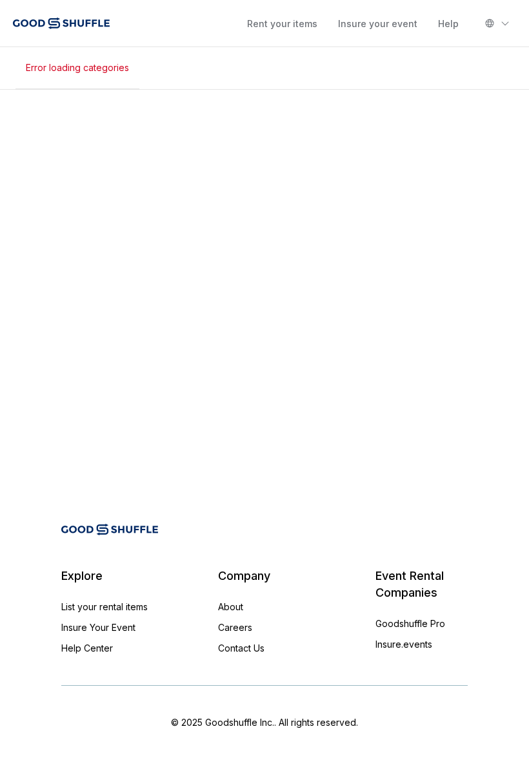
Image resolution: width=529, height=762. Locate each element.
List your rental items (104, 606)
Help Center (87, 648)
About (230, 606)
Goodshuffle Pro (410, 623)
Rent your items (282, 23)
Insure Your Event (98, 627)
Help (448, 23)
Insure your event (377, 23)
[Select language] (497, 23)
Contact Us (241, 648)
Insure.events (403, 644)
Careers (235, 627)
